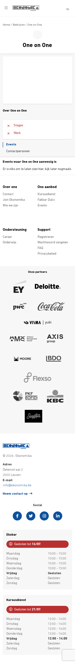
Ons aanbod (47, 187)
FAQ (40, 248)
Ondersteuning (15, 230)
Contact (8, 194)
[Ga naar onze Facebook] (17, 515)
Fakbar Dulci (46, 200)
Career (7, 237)
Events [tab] (11, 144)
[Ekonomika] (26, 10)
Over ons (10, 187)
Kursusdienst (46, 194)
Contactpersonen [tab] (18, 151)
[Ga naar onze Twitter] (30, 515)
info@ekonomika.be (17, 485)
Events (42, 205)
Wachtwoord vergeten (53, 242)
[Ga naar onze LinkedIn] (57, 515)
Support (44, 230)
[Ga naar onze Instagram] (44, 515)
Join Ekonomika (14, 200)
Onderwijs (9, 242)
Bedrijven (19, 24)
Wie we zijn (10, 205)
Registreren (46, 237)
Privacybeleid (47, 254)
